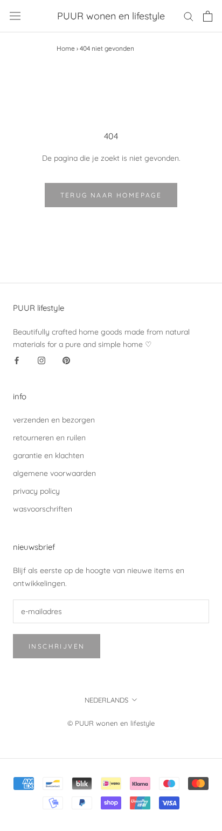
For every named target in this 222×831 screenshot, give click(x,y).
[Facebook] (16, 360)
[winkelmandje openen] (207, 16)
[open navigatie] (15, 16)
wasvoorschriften (42, 509)
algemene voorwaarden (54, 473)
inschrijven (57, 646)
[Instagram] (41, 360)
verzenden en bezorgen (54, 420)
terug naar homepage (111, 195)
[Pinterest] (66, 360)
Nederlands (106, 700)
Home (66, 48)
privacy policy (36, 491)
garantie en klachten (48, 455)
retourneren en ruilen (49, 437)
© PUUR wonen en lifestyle (111, 723)
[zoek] (188, 16)
